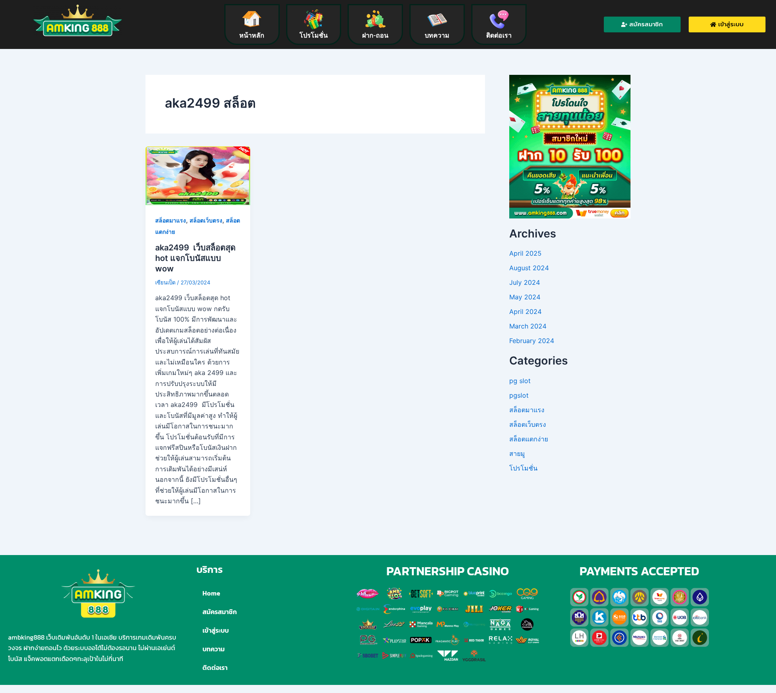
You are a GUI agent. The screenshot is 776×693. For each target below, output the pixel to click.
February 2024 (531, 341)
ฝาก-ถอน (375, 35)
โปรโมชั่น (313, 35)
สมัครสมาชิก (219, 612)
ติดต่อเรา (499, 35)
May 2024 (524, 297)
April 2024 (525, 311)
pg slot (520, 381)
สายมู (517, 453)
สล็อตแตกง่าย (528, 439)
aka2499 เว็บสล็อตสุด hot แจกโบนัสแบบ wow (195, 258)
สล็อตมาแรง (170, 220)
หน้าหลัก (251, 35)
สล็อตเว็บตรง (206, 220)
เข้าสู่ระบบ (215, 630)
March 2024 (527, 326)
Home (211, 593)
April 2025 (525, 253)
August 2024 (529, 268)
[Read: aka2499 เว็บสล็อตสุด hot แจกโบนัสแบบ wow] (198, 175)
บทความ (437, 35)
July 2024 (524, 282)
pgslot (519, 395)
